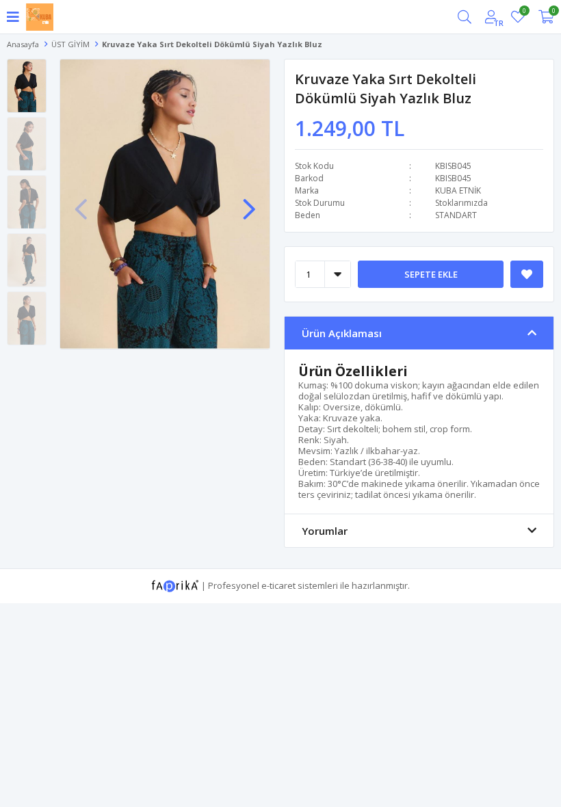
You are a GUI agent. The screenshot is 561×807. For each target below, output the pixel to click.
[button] (249, 202)
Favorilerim (524, 12)
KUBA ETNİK (458, 190)
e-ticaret (278, 585)
